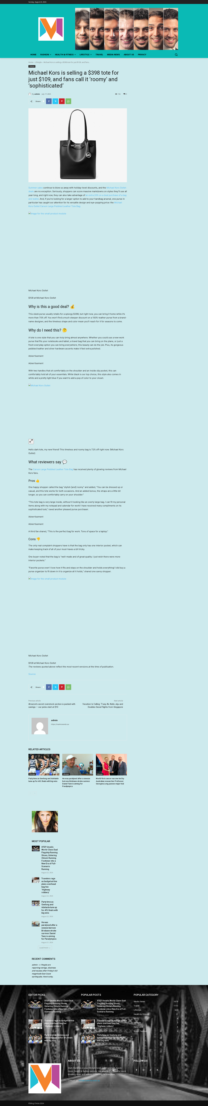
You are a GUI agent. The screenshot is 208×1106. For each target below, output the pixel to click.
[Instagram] (143, 1070)
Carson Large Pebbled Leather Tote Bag (53, 469)
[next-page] (35, 793)
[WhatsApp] (68, 101)
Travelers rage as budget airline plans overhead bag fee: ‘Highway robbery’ (59, 1023)
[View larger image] (31, 441)
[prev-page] (30, 793)
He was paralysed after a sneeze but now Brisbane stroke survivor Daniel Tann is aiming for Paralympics (49, 930)
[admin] (30, 94)
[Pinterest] (62, 101)
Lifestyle (38, 62)
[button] (176, 54)
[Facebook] (49, 101)
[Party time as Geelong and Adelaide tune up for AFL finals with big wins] (43, 764)
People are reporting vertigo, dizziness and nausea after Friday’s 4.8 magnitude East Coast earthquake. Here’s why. (44, 970)
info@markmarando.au (89, 1080)
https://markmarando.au (60, 724)
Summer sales (35, 187)
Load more (43, 948)
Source (32, 674)
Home (30, 62)
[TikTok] (150, 1070)
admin (37, 94)
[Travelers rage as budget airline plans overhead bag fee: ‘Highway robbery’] (36, 880)
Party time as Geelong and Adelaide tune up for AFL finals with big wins (49, 907)
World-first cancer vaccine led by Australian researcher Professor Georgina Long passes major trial (110, 781)
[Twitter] (55, 101)
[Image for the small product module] (77, 249)
